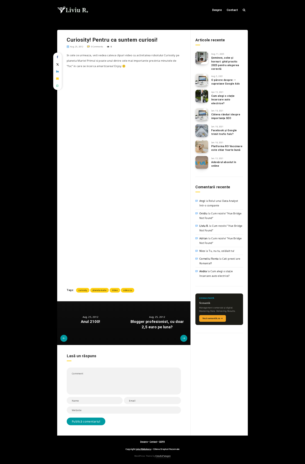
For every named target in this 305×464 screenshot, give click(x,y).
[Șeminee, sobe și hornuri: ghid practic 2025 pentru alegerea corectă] (201, 58)
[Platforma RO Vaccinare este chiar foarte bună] (201, 146)
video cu (127, 290)
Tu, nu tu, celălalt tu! (221, 251)
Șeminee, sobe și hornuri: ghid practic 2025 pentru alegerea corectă (225, 63)
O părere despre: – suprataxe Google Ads (225, 81)
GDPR (162, 441)
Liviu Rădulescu (143, 449)
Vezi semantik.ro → (212, 318)
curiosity (82, 290)
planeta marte (99, 290)
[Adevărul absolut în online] (201, 162)
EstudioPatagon (163, 456)
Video (115, 290)
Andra (203, 271)
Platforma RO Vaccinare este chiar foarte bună (226, 148)
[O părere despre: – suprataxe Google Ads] (201, 80)
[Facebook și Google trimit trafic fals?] (201, 130)
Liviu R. (203, 226)
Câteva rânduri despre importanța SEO (225, 116)
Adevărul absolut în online (223, 164)
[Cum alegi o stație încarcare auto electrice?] (201, 96)
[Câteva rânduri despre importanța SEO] (201, 114)
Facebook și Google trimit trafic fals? (224, 132)
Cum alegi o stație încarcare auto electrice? (223, 99)
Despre (217, 10)
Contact (232, 10)
